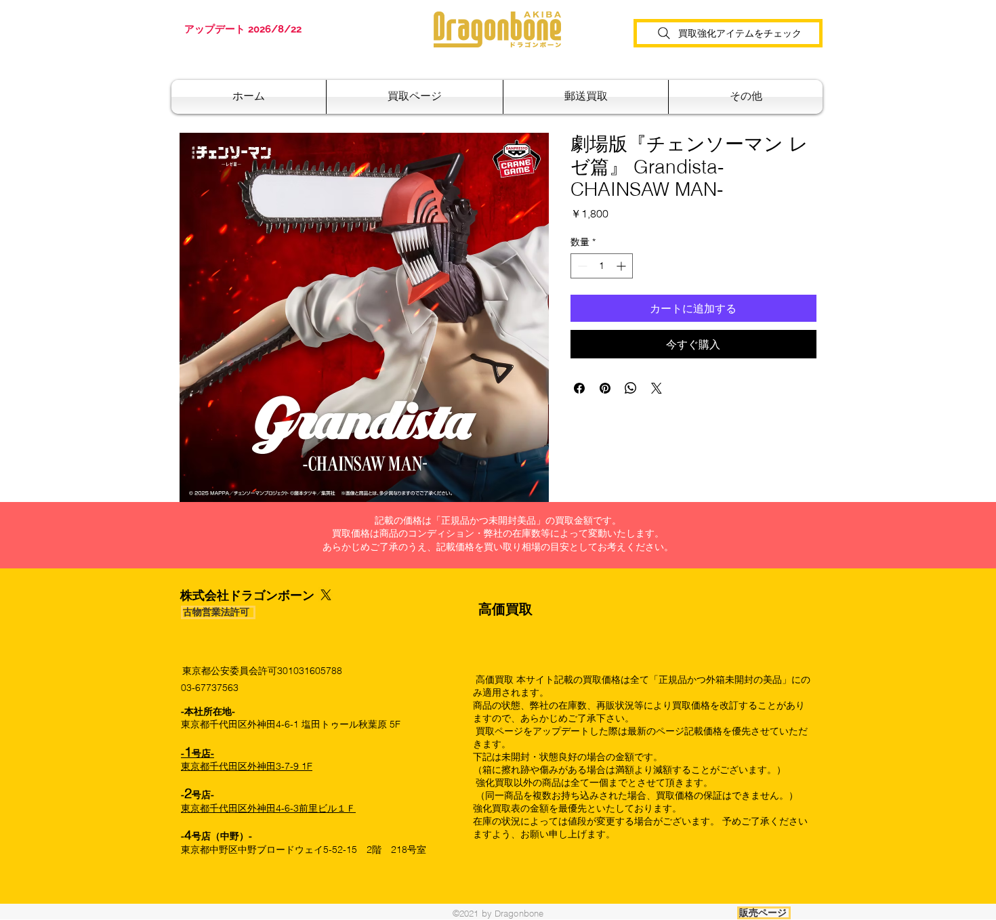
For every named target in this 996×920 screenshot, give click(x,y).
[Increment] (622, 266)
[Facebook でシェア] (579, 388)
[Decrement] (581, 266)
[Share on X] (656, 388)
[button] (585, 97)
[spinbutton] (601, 266)
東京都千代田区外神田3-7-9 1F (246, 760)
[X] (325, 594)
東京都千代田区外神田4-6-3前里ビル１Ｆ (268, 808)
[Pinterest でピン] (605, 388)
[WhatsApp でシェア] (631, 388)
